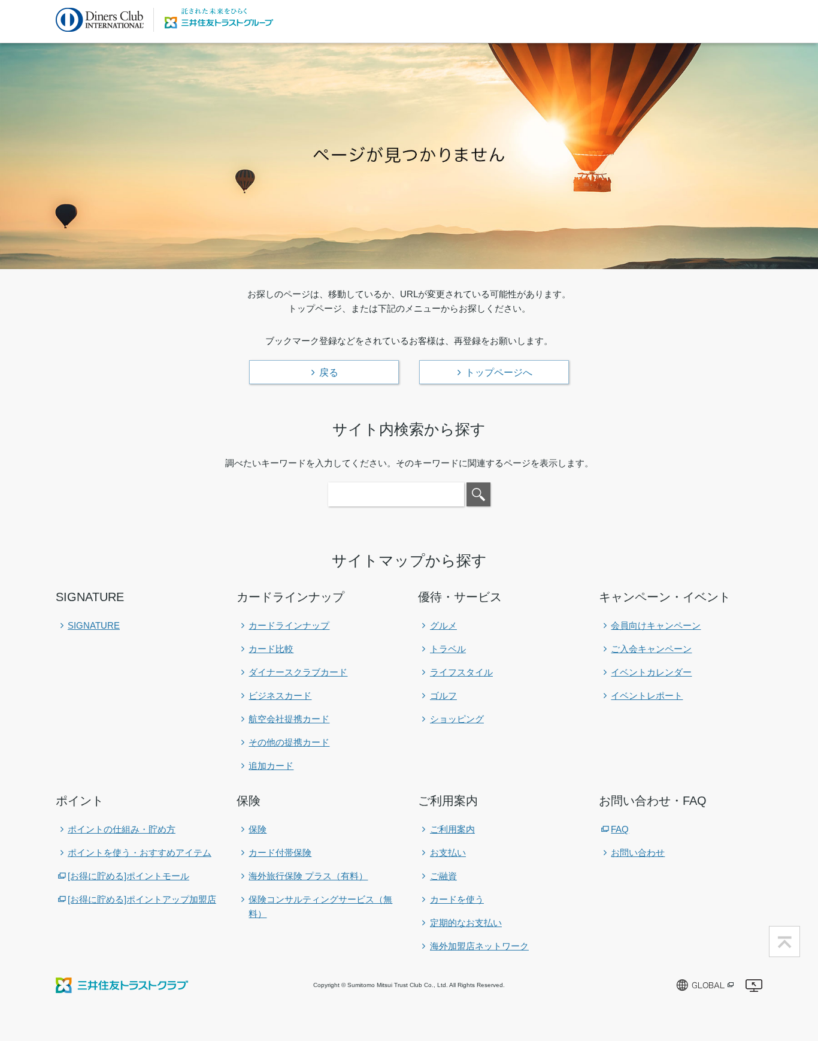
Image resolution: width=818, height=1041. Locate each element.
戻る (328, 372)
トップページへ (498, 372)
